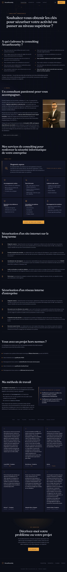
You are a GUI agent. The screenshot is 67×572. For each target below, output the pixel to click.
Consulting (23, 2)
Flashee (53, 465)
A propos (38, 2)
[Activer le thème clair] (55, 2)
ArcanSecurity (9, 2)
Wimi (10, 465)
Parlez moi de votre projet (11, 135)
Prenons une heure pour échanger (33, 222)
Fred (31, 465)
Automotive (31, 2)
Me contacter (33, 549)
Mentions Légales (42, 568)
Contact (45, 2)
